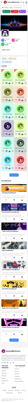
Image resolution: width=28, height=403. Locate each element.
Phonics (17, 376)
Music (17, 371)
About (5, 390)
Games (4, 370)
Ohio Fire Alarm (7, 131)
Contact (10, 390)
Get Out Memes (7, 114)
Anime (17, 369)
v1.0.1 (13, 400)
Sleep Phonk (20, 97)
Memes (4, 373)
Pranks (17, 374)
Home (5, 7)
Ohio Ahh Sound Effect (8, 80)
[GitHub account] (10, 362)
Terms (23, 390)
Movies (4, 375)
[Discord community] (5, 362)
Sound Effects (19, 381)
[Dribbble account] (13, 362)
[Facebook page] (2, 362)
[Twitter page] (7, 362)
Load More (14, 175)
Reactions (18, 379)
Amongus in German (21, 148)
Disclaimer (9, 393)
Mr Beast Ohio (8, 148)
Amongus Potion (7, 97)
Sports (4, 378)
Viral (3, 383)
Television (5, 380)
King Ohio (20, 165)
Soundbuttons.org (16, 399)
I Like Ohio (8, 165)
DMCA (20, 393)
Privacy (17, 390)
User (11, 7)
